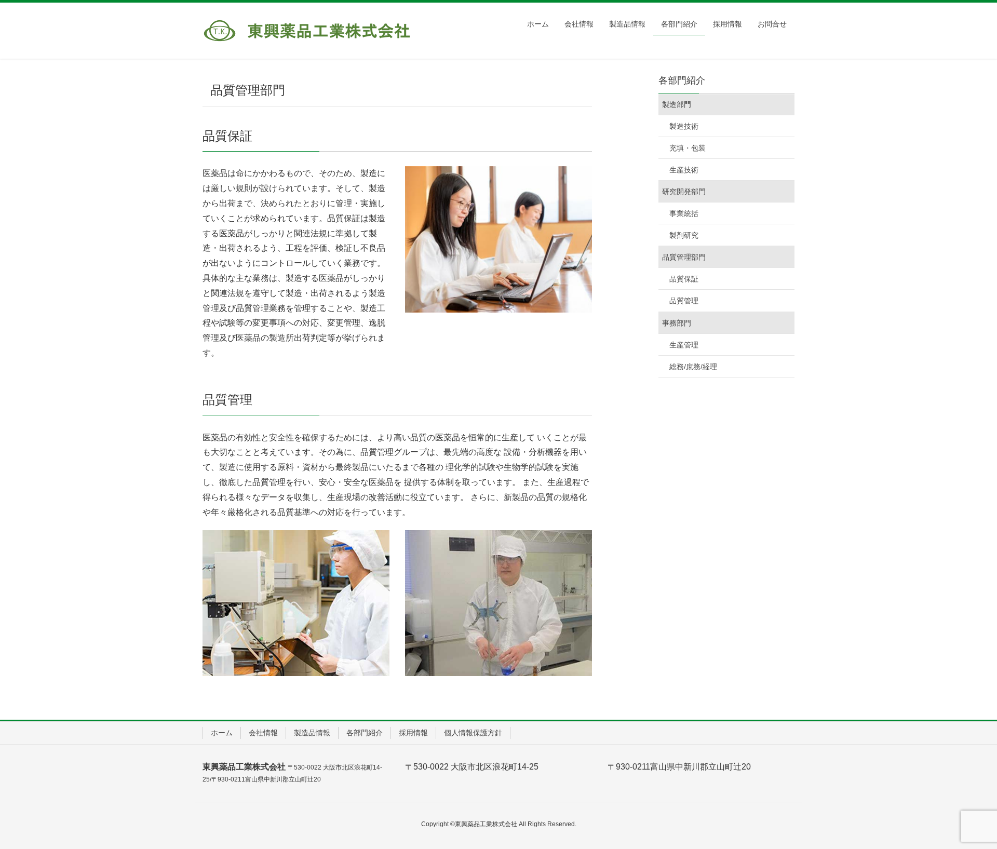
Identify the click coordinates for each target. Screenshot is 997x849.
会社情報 (263, 733)
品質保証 (683, 279)
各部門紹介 (364, 733)
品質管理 (683, 301)
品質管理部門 (684, 257)
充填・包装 (687, 148)
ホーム (222, 733)
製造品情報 (312, 733)
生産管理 (683, 345)
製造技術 (683, 126)
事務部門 (676, 323)
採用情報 (413, 733)
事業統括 (683, 213)
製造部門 (676, 104)
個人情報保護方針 (473, 733)
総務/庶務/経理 (693, 366)
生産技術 (683, 170)
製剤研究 (683, 235)
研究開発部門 (684, 191)
